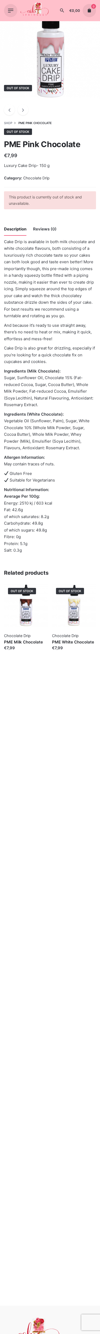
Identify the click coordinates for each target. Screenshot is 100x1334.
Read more (14, 653)
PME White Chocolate (73, 642)
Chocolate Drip (36, 178)
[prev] (9, 110)
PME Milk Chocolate (23, 642)
